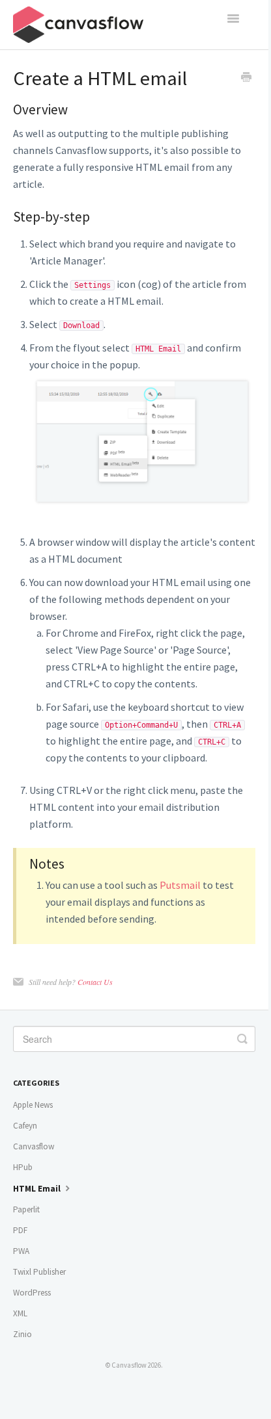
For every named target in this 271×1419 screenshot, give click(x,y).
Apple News (33, 1104)
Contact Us (95, 982)
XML (20, 1313)
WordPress (32, 1292)
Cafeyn (25, 1125)
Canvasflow (33, 1146)
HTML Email (38, 1188)
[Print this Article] (246, 78)
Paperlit (26, 1209)
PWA (21, 1251)
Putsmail (180, 884)
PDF (20, 1230)
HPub (23, 1167)
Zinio (22, 1334)
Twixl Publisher (39, 1271)
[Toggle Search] (242, 1039)
